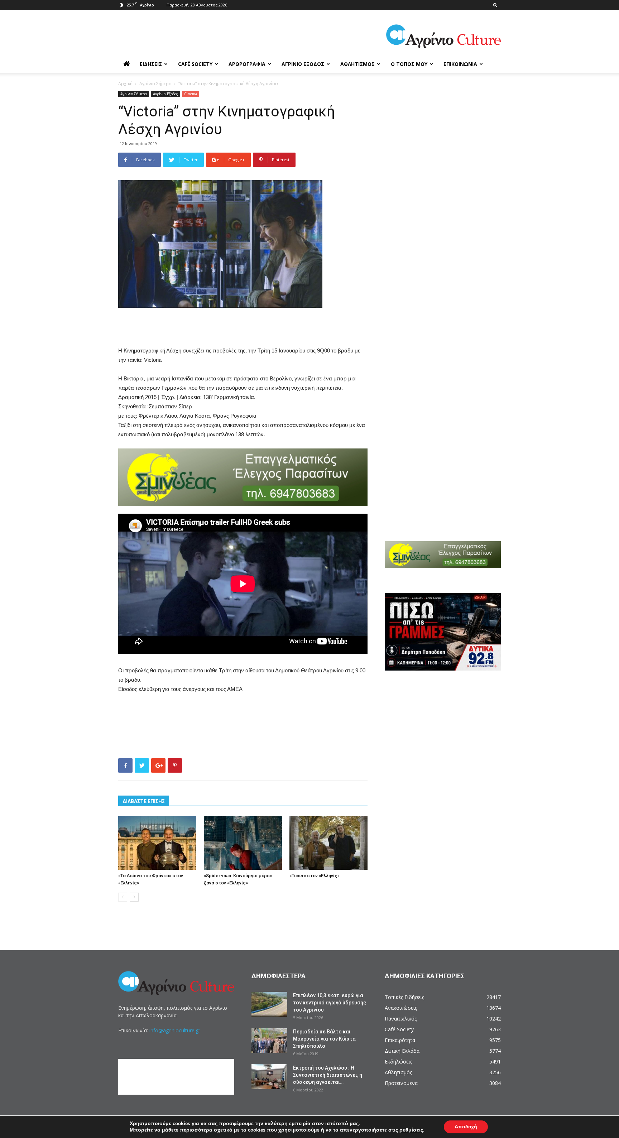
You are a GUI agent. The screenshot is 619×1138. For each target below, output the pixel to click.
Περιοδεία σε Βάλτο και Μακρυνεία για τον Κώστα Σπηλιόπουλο (324, 1039)
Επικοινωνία (460, 64)
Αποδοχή (466, 1126)
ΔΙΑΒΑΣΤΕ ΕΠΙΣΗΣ (144, 801)
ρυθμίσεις (411, 1130)
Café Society (195, 64)
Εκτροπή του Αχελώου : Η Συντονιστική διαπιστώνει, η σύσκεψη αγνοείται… (327, 1075)
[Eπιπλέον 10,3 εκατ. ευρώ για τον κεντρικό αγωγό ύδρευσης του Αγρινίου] (269, 1004)
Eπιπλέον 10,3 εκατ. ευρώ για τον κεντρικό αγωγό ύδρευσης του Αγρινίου (329, 1003)
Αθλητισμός (357, 64)
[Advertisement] (243, 327)
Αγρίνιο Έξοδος (303, 64)
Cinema (190, 93)
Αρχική (125, 84)
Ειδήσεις (151, 64)
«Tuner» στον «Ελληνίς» (314, 875)
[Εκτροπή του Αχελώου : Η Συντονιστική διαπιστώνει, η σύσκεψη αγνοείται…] (269, 1076)
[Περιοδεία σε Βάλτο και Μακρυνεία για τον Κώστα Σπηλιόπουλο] (269, 1040)
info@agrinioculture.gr (174, 1030)
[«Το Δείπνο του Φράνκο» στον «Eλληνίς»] (157, 843)
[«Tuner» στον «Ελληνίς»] (328, 843)
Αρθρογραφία (247, 64)
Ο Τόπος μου (409, 64)
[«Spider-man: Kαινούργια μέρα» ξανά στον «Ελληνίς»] (243, 843)
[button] (495, 5)
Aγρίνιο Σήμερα (155, 84)
